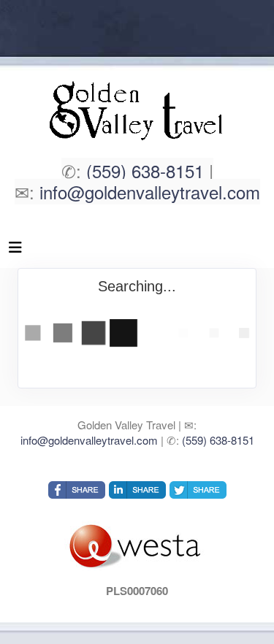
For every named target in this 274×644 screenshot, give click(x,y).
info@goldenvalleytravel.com (149, 191)
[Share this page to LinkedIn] (137, 490)
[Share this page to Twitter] (198, 490)
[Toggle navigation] (15, 250)
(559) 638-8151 (145, 170)
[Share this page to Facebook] (76, 490)
